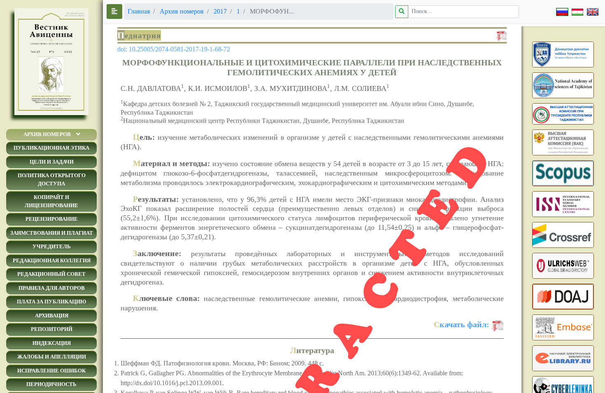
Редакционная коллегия (52, 260)
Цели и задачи (52, 162)
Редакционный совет (51, 274)
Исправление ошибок (51, 371)
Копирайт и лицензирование (51, 201)
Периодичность (51, 384)
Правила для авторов (52, 288)
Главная (139, 11)
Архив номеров (47, 134)
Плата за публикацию (51, 301)
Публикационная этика (51, 148)
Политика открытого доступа (52, 179)
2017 (220, 11)
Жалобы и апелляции (51, 357)
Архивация (51, 315)
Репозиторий (51, 329)
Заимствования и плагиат (51, 233)
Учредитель (52, 246)
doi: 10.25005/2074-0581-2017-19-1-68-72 (173, 49)
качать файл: (461, 324)
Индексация (52, 343)
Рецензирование (52, 219)
